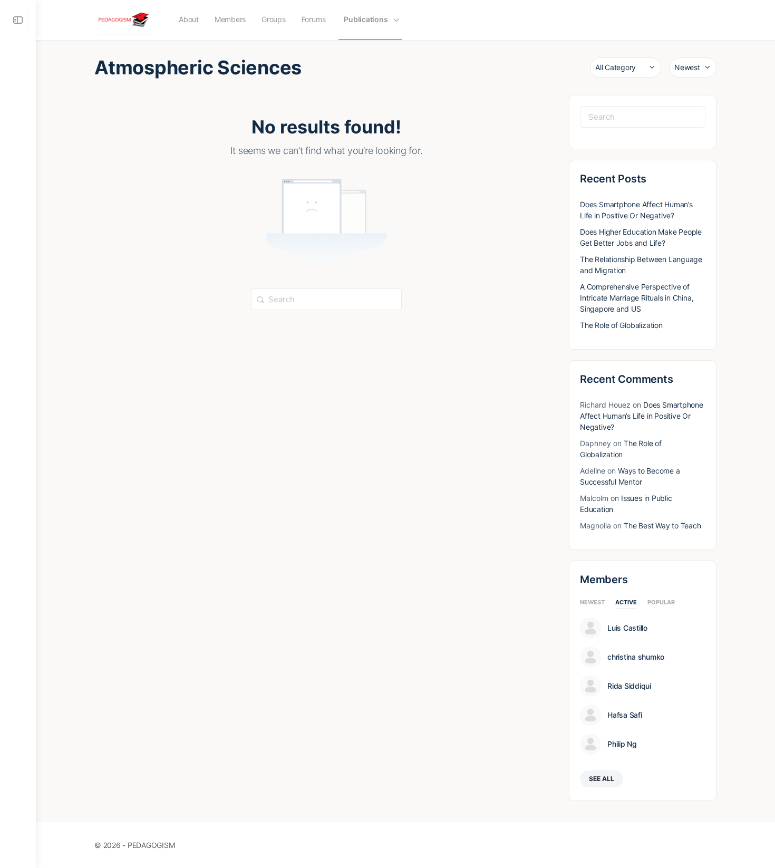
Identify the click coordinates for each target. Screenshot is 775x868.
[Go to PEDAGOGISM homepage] (124, 19)
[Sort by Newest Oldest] (692, 67)
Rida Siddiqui (629, 686)
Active (626, 603)
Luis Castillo (627, 628)
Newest (592, 603)
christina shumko (635, 657)
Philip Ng (622, 744)
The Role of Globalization (621, 325)
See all (601, 779)
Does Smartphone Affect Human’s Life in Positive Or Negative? (641, 415)
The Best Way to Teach (662, 525)
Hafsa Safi (624, 715)
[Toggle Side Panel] (18, 20)
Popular (661, 603)
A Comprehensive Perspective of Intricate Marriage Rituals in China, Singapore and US (636, 297)
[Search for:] (326, 298)
